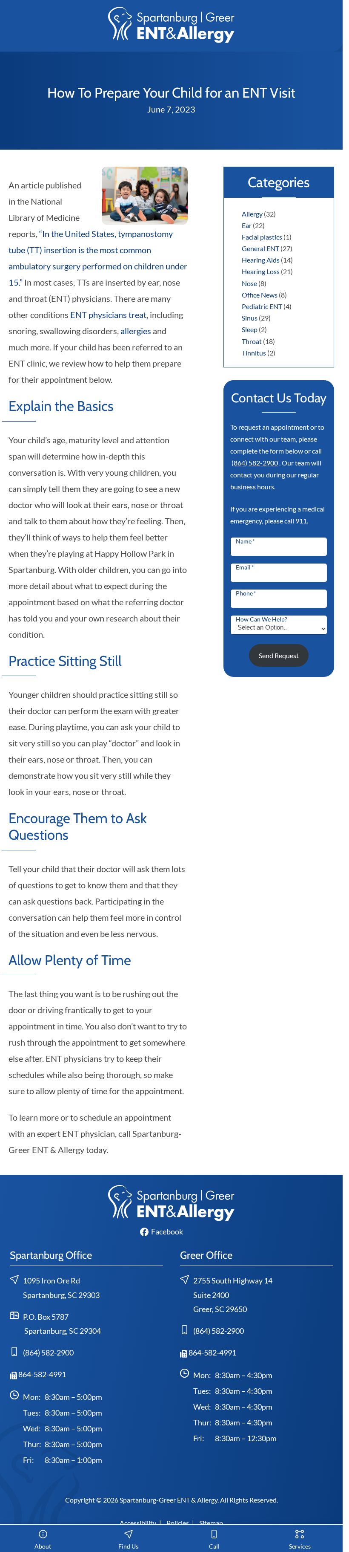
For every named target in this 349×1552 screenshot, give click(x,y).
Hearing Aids (261, 260)
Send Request (279, 655)
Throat (252, 341)
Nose (249, 283)
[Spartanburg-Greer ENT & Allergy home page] (171, 24)
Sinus (249, 318)
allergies (135, 331)
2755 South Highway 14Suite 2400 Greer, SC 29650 (232, 1295)
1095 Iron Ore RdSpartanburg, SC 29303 (61, 1288)
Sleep (249, 329)
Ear (247, 225)
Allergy (252, 214)
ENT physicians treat (108, 314)
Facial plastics (262, 237)
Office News (259, 295)
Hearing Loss (261, 271)
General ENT (260, 248)
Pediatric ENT (262, 306)
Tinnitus (254, 353)
